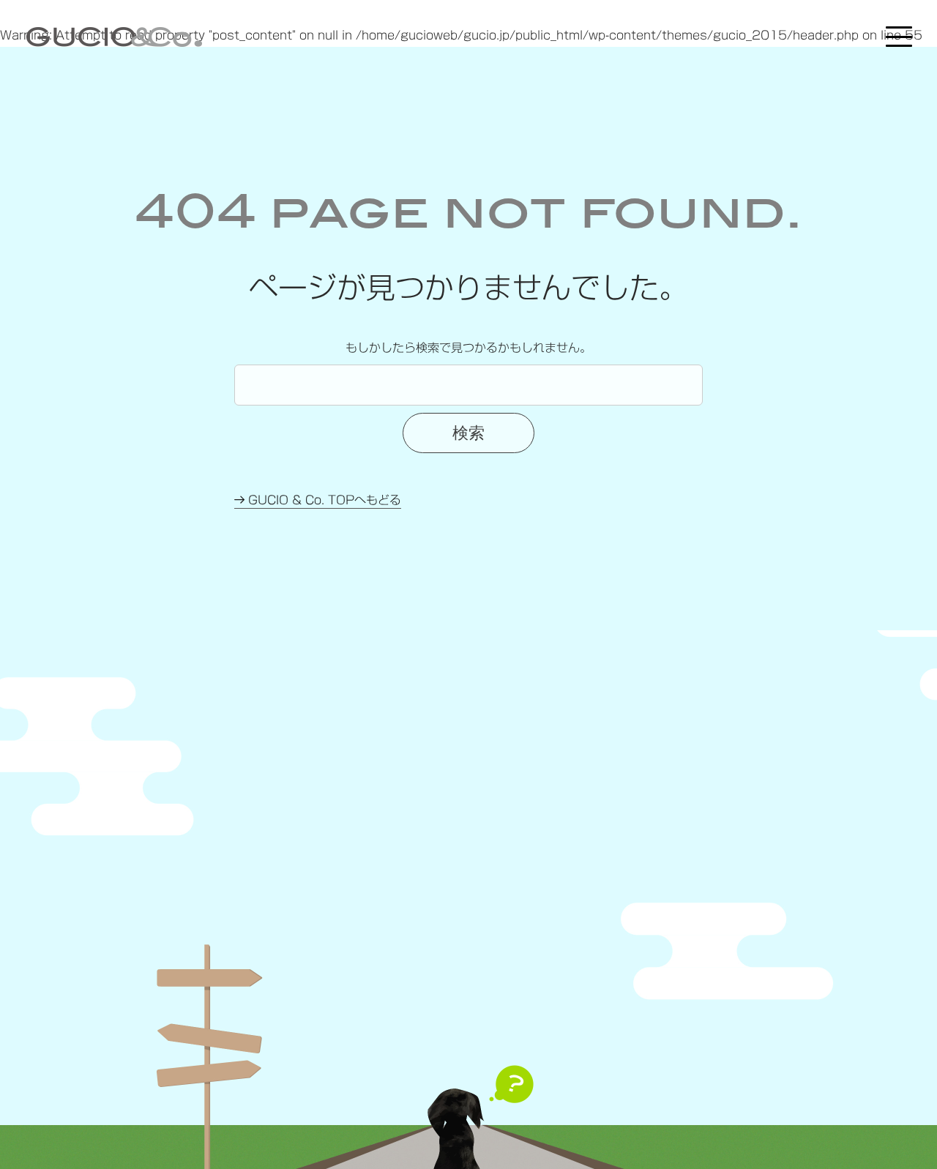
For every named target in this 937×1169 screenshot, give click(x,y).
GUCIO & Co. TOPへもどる (322, 500)
